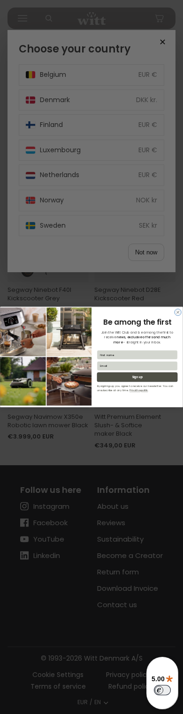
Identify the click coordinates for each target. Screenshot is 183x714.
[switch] (162, 690)
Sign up (137, 377)
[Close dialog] (178, 312)
